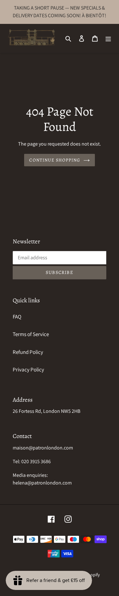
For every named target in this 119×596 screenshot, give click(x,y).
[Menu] (108, 38)
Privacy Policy (28, 369)
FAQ (17, 316)
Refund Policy (28, 351)
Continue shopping (54, 160)
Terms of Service (31, 334)
